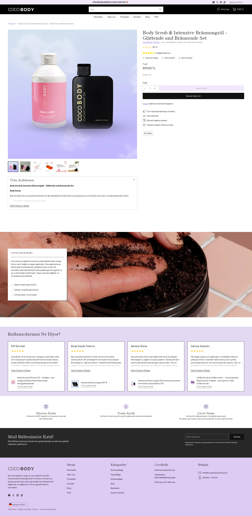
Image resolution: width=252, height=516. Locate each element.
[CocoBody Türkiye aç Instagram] (221, 2)
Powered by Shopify (48, 509)
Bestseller (115, 488)
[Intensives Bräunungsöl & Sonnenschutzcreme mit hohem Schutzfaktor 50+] (133, 383)
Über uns (71, 474)
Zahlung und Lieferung (164, 482)
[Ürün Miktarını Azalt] (145, 88)
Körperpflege (116, 479)
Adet (145, 83)
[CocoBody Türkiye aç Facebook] (213, 2)
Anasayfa (11, 24)
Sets (113, 483)
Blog (69, 488)
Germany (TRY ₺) (236, 2)
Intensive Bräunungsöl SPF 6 (94, 382)
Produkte (71, 479)
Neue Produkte (117, 492)
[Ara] (160, 9)
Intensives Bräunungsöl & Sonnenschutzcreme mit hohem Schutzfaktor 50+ (159, 382)
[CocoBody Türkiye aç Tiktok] (224, 2)
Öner (149, 133)
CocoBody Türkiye (151, 42)
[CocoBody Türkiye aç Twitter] (217, 2)
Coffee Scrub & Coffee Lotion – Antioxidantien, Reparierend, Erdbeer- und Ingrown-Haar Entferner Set (218, 380)
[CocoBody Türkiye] (21, 9)
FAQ (69, 492)
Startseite (71, 470)
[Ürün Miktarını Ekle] (154, 88)
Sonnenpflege (117, 470)
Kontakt (70, 483)
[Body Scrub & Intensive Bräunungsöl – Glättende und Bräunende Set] (72, 94)
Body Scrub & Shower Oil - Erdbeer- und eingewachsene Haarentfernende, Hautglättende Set (35, 380)
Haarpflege (116, 474)
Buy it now (193, 96)
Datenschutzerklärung (164, 470)
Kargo (145, 103)
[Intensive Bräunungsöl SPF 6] (75, 384)
